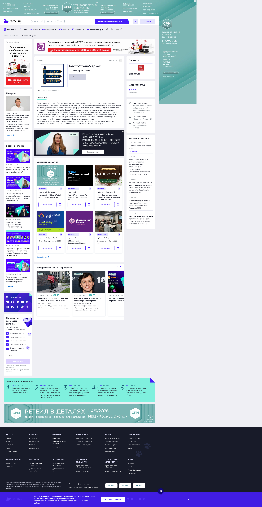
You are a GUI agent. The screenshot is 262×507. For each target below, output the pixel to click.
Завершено (77, 77)
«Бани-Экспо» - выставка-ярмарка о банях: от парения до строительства (108, 197)
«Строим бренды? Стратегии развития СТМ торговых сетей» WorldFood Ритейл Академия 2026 (140, 204)
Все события (42, 257)
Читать (9, 135)
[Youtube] (48, 21)
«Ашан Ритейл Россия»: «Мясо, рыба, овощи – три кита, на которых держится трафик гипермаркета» (18, 197)
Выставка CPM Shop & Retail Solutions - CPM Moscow (49, 196)
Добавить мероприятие (113, 471)
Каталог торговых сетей (84, 441)
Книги (130, 460)
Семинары (56, 438)
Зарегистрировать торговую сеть (35, 464)
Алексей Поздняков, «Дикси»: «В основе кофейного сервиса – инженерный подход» (87, 300)
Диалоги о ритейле (134, 438)
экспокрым (53, 90)
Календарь (33, 438)
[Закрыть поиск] (106, 31)
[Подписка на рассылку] (32, 21)
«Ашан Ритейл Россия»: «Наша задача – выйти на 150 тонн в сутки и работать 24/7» (18, 169)
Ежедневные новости (17, 333)
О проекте (111, 485)
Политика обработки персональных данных (83, 487)
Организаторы (34, 441)
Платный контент (110, 448)
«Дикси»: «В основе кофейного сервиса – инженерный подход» (14, 224)
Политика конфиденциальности (79, 484)
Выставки (32, 445)
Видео (130, 448)
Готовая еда (132, 441)
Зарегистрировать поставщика (59, 464)
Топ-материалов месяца (18, 341)
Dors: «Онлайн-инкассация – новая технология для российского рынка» (17, 279)
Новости (9, 441)
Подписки (9, 467)
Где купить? (132, 473)
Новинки (131, 463)
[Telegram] (42, 21)
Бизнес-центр (82, 434)
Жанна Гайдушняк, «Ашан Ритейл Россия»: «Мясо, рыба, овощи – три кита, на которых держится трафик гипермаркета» (50, 392)
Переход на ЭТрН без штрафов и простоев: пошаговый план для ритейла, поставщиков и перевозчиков (18, 251)
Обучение (57, 434)
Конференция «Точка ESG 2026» (107, 242)
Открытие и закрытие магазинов (17, 349)
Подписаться (18, 361)
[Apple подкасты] (64, 21)
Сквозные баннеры (111, 441)
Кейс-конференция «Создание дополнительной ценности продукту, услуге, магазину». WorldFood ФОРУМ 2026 (141, 220)
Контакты (139, 485)
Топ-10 (130, 467)
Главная (6, 36)
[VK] (35, 21)
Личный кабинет (13, 460)
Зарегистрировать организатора (111, 467)
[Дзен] (55, 21)
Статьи (8, 438)
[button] (49, 29)
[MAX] (38, 21)
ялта (60, 90)
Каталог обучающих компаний (59, 442)
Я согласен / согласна (113, 499)
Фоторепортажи (11, 451)
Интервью (9, 445)
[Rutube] (51, 21)
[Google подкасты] (61, 21)
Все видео (10, 286)
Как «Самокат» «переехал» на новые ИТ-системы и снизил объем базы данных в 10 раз (53, 300)
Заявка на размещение (112, 438)
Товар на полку (110, 451)
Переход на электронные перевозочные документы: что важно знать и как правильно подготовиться (107, 391)
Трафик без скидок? (134, 470)
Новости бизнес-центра (84, 438)
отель (45, 90)
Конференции (34, 448)
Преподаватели (58, 447)
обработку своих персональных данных (17, 371)
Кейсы (8, 448)
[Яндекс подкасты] (58, 21)
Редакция (125, 485)
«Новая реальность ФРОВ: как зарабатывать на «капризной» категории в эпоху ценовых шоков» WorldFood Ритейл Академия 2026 (140, 187)
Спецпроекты (134, 434)
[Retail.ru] (15, 21)
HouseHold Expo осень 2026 (49, 241)
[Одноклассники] (45, 21)
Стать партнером (134, 445)
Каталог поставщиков (83, 445)
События (15, 36)
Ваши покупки (11, 463)
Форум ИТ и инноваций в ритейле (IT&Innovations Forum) (78, 197)
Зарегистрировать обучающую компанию (83, 467)
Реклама (109, 434)
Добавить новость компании (59, 470)
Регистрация (47, 204)
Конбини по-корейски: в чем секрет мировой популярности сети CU (21, 390)
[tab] (42, 98)
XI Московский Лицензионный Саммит (77, 242)
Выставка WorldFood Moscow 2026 (140, 147)
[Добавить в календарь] (60, 204)
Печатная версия (111, 445)
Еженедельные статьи (17, 337)
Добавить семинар (82, 471)
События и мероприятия (18, 344)
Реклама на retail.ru (12, 42)
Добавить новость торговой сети (35, 470)
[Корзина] (135, 21)
